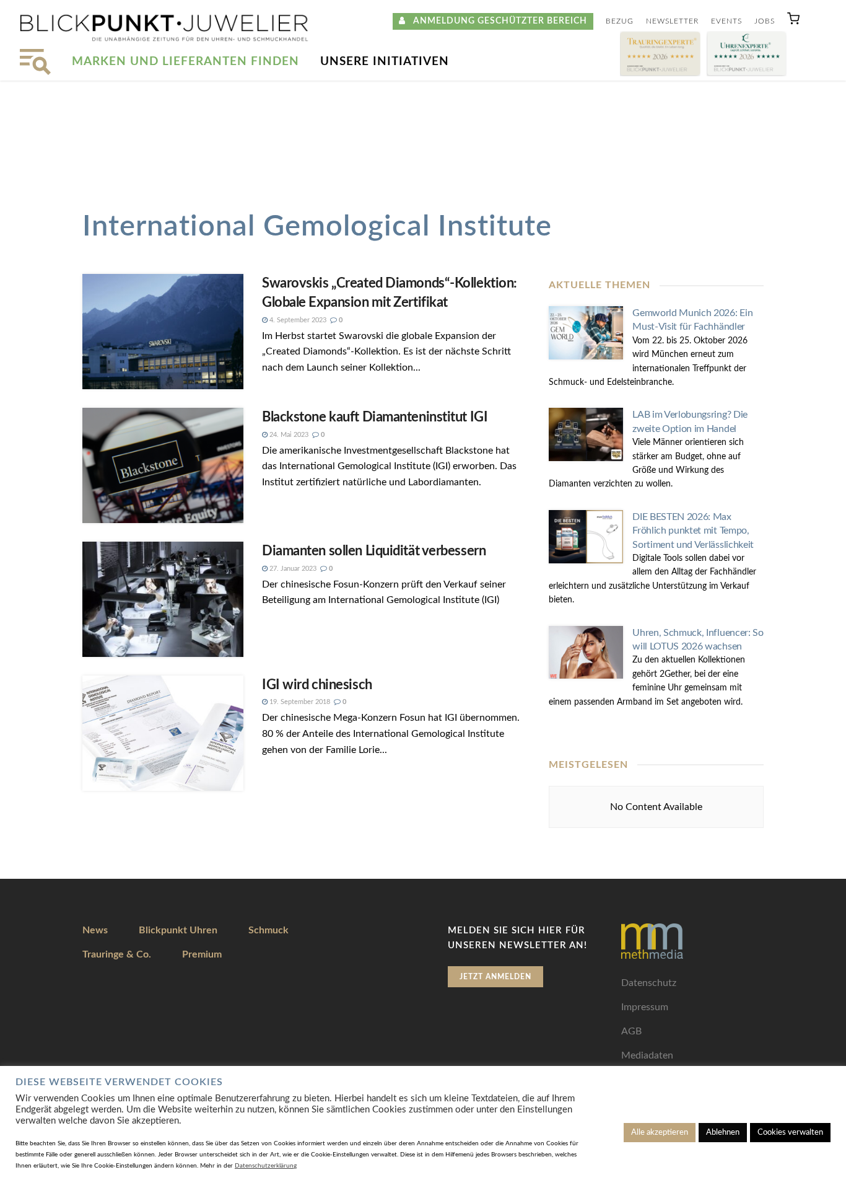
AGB (631, 1031)
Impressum (644, 1007)
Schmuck (268, 930)
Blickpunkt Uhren (178, 930)
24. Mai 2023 (288, 434)
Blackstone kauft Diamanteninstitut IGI (374, 417)
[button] (793, 21)
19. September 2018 (299, 701)
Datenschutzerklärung (266, 1166)
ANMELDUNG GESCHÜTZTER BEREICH (496, 21)
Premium (202, 954)
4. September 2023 (297, 320)
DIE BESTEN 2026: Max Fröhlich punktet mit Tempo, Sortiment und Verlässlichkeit (693, 531)
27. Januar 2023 (292, 568)
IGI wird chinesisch (317, 685)
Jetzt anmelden (495, 976)
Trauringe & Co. (116, 954)
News (95, 930)
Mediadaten (647, 1055)
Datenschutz (648, 983)
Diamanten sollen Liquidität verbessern (374, 551)
